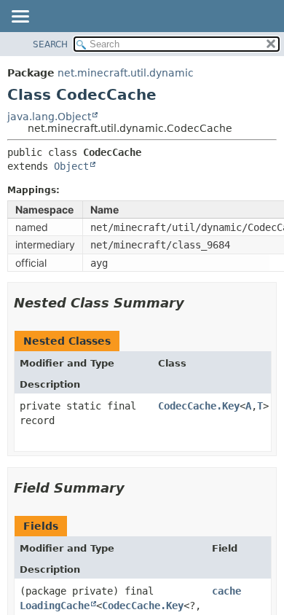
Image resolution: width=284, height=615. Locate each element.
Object (71, 166)
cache (226, 591)
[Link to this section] (194, 302)
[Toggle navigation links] (19, 17)
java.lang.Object (49, 116)
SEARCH (50, 44)
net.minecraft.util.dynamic (126, 73)
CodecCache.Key (199, 406)
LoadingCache (55, 605)
